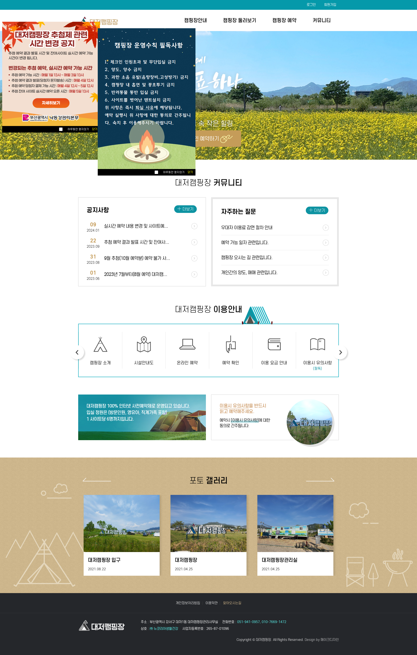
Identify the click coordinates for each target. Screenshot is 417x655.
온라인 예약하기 (201, 138)
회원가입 (330, 5)
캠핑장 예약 (284, 20)
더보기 (188, 209)
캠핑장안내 (195, 20)
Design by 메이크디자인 (322, 640)
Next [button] (340, 352)
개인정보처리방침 (188, 603)
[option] (100, 350)
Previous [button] (77, 352)
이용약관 (211, 603)
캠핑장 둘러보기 (239, 20)
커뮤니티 (322, 20)
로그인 (311, 5)
